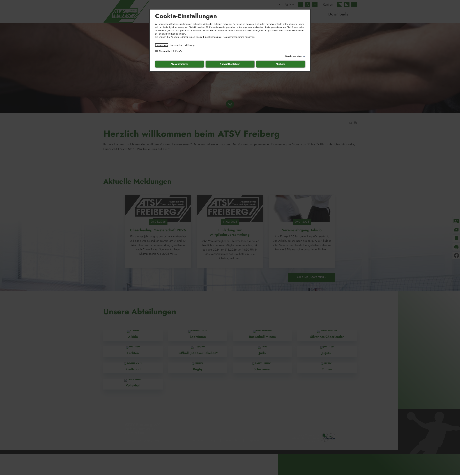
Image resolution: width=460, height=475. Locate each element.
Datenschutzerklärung (182, 45)
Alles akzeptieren (179, 64)
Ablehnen (280, 64)
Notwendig (164, 51)
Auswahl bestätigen (230, 64)
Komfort (178, 51)
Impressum (161, 45)
